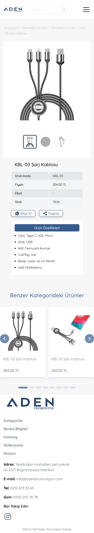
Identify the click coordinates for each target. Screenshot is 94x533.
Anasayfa (11, 28)
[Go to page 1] (23, 387)
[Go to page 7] (66, 387)
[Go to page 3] (38, 387)
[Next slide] (89, 338)
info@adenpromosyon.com (39, 479)
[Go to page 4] (45, 387)
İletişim (10, 453)
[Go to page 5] (52, 387)
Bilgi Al (26, 213)
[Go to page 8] (73, 387)
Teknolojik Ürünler (35, 28)
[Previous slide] (4, 338)
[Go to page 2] (31, 387)
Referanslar (14, 445)
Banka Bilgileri (16, 428)
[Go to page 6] (59, 387)
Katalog (11, 437)
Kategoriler (13, 420)
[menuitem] (30, 142)
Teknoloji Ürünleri (63, 28)
